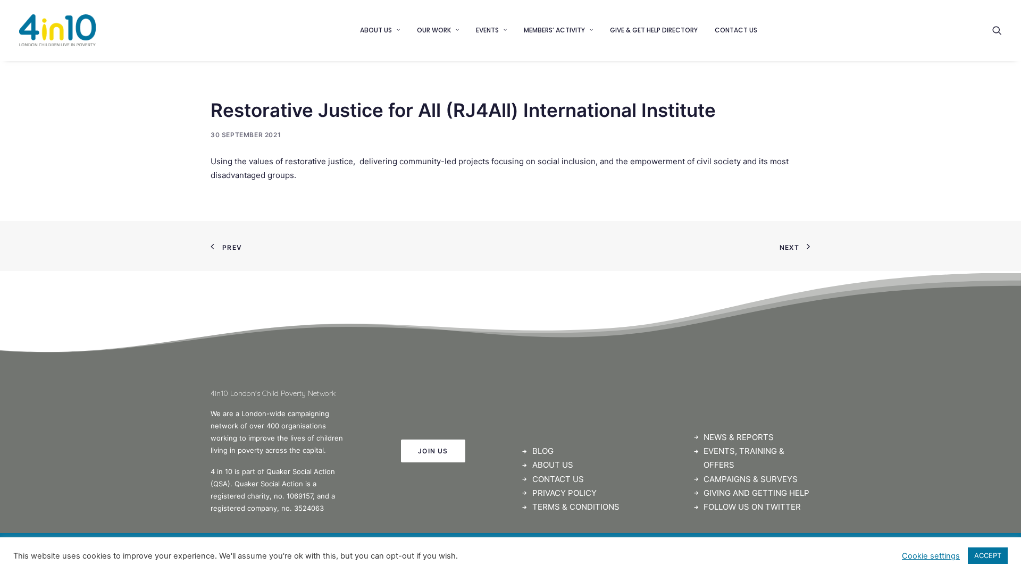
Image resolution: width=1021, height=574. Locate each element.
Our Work (434, 30)
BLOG (543, 451)
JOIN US (433, 451)
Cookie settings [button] (931, 556)
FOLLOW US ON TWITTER (752, 507)
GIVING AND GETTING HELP (756, 493)
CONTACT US (558, 479)
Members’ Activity (554, 30)
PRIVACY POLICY (564, 493)
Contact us (736, 30)
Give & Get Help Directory (654, 30)
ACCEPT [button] (987, 555)
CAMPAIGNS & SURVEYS (751, 479)
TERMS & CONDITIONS (576, 507)
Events (487, 30)
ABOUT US (552, 465)
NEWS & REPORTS (739, 437)
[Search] (997, 30)
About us (376, 30)
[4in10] (57, 30)
